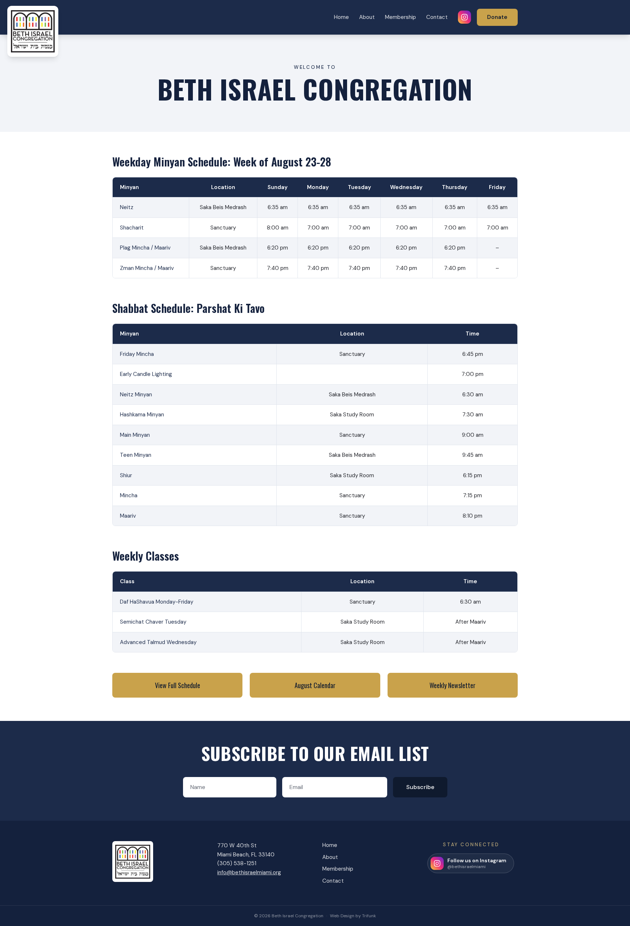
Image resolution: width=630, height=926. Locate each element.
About (367, 17)
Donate (497, 17)
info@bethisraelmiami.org (249, 872)
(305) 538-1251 (236, 863)
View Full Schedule (177, 685)
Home (341, 17)
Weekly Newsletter (452, 685)
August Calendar (315, 685)
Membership (400, 17)
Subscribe (420, 787)
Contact (437, 17)
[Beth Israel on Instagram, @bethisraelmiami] (464, 17)
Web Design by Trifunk (353, 916)
